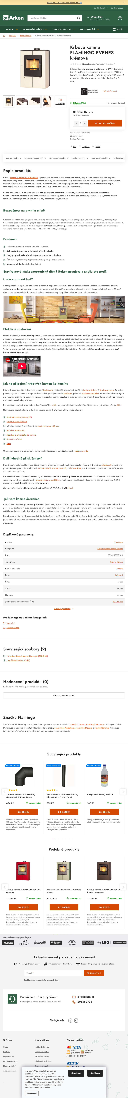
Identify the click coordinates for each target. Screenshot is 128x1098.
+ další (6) (60, 103)
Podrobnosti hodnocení (105, 64)
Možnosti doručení (117, 103)
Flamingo (80, 139)
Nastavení (31, 1093)
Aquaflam (69, 728)
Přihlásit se (94, 973)
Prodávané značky (10, 1061)
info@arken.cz (86, 997)
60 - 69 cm (118, 601)
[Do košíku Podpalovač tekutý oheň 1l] (104, 812)
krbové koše (75, 468)
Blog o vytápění (9, 1066)
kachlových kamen (95, 724)
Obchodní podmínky (43, 1061)
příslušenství (107, 464)
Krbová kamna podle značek (110, 548)
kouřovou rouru (107, 390)
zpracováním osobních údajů (48, 980)
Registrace (118, 8)
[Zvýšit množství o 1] (84, 123)
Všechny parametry (62, 608)
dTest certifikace (9, 1071)
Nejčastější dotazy (42, 1047)
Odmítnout (76, 1073)
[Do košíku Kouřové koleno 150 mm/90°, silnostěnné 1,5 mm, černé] (23, 812)
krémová (119, 575)
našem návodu (81, 450)
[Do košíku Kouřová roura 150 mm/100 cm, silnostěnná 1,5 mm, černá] (64, 812)
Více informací (110, 91)
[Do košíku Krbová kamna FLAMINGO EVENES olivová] (64, 907)
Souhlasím (95, 1073)
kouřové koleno (90, 390)
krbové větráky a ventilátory (48, 480)
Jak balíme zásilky (42, 1056)
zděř (54, 405)
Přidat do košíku (105, 123)
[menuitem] (11, 29)
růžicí (118, 405)
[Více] (117, 29)
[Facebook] (70, 1021)
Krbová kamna (116, 561)
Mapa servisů (8, 1056)
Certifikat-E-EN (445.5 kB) (18, 660)
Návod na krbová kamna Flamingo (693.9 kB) (27, 656)
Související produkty (99, 158)
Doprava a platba (42, 1051)
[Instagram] (76, 1021)
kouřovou (68, 393)
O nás (5, 1047)
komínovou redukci (90, 393)
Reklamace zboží (41, 1066)
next (123, 792)
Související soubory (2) (33, 158)
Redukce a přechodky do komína (21, 434)
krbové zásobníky (59, 468)
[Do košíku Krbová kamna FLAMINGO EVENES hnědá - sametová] (104, 907)
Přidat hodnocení (64, 695)
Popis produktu (12, 158)
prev (5, 792)
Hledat (78, 18)
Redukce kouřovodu (15, 430)
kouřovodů (48, 390)
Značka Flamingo (78, 158)
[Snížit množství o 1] (76, 123)
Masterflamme (101, 728)
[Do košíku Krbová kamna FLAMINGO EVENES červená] (23, 907)
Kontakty (6, 1051)
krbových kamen (77, 724)
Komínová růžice (14, 439)
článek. (71, 488)
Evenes (120, 568)
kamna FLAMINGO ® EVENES (24, 177)
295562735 (96, 17)
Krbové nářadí (44, 468)
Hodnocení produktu (57, 158)
